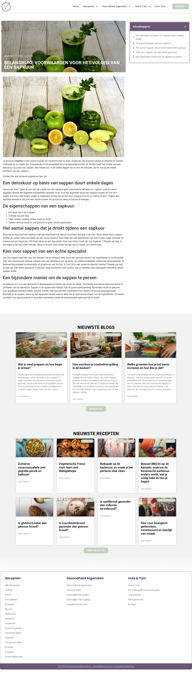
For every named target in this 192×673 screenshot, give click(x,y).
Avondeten (11, 599)
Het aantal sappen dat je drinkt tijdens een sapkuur (161, 47)
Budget (132, 604)
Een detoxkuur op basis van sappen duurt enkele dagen (160, 37)
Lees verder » (24, 396)
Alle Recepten (12, 585)
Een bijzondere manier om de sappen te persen (159, 56)
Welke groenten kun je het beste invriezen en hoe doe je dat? (148, 366)
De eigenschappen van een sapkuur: (153, 43)
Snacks (9, 647)
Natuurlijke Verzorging (78, 599)
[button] (185, 26)
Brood (8, 609)
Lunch (8, 594)
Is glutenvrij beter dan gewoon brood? (32, 524)
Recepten (88, 6)
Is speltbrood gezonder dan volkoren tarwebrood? (115, 505)
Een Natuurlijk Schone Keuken (144, 590)
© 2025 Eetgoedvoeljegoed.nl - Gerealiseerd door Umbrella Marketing (96, 666)
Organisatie (134, 594)
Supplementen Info (77, 604)
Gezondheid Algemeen (114, 6)
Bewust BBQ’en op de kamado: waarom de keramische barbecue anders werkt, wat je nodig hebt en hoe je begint (155, 472)
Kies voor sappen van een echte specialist (156, 52)
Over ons (160, 6)
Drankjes (9, 604)
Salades (9, 637)
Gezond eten (74, 590)
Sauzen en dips (13, 642)
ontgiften (18, 161)
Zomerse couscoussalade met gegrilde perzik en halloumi (31, 469)
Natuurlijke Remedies (78, 594)
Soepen (9, 652)
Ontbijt (8, 590)
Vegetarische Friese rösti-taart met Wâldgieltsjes (72, 467)
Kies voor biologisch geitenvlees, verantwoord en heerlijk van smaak (156, 528)
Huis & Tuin (141, 6)
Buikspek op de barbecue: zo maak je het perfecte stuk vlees (116, 467)
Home (75, 6)
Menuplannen (135, 599)
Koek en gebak (13, 628)
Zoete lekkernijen (14, 656)
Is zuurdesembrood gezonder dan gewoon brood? (73, 526)
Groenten (10, 623)
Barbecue (10, 613)
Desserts (9, 618)
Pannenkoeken (13, 632)
